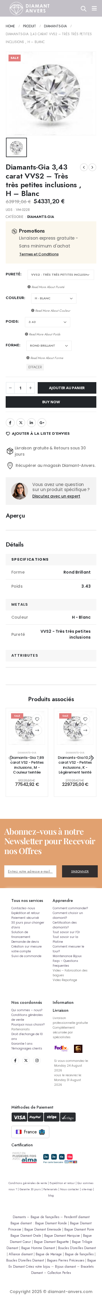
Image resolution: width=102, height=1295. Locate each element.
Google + (41, 422)
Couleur (15, 297)
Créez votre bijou (38, 1266)
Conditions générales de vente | (29, 1183)
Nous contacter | (71, 1189)
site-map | (88, 1189)
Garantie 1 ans (22, 1044)
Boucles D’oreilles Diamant (77, 1247)
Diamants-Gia (40, 216)
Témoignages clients (26, 1048)
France (30, 1132)
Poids (12, 321)
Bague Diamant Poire (79, 1229)
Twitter (20, 422)
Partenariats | (51, 1189)
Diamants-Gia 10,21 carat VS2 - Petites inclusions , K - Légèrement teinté (75, 765)
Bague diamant (21, 1223)
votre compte (21, 951)
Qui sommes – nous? (26, 1010)
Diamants (19, 1216)
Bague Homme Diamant (38, 1247)
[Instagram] (37, 1060)
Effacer (35, 367)
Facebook (10, 422)
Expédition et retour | (63, 1183)
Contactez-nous (23, 908)
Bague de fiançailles (45, 1216)
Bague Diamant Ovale (25, 1235)
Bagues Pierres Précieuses (65, 1260)
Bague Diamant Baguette (51, 1241)
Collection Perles (59, 1272)
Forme (12, 345)
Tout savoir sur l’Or (66, 932)
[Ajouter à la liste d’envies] (37, 719)
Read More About (47, 287)
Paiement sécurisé (25, 918)
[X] (26, 1060)
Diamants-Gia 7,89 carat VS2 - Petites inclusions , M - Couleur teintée (27, 765)
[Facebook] (15, 1060)
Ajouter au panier (67, 387)
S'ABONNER (80, 871)
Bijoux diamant (65, 1266)
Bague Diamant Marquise (62, 1235)
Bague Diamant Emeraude (42, 1229)
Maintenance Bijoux (67, 956)
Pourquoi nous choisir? (27, 1024)
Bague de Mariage (49, 1254)
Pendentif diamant (77, 1216)
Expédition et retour (25, 913)
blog (51, 1196)
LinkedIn (31, 422)
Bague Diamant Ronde (51, 1223)
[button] (10, 758)
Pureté (13, 274)
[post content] (27, 728)
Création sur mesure (26, 946)
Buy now (51, 401)
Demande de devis (25, 942)
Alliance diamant (21, 1254)
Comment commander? (70, 908)
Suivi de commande (26, 956)
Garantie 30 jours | (31, 1189)
